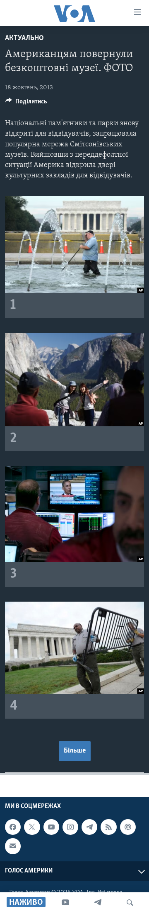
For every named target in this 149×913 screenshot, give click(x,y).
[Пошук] (130, 902)
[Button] (26, 103)
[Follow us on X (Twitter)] (32, 827)
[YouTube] (65, 902)
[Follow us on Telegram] (89, 827)
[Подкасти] (128, 827)
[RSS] (108, 827)
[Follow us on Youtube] (51, 827)
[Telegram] (98, 902)
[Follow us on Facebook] (13, 827)
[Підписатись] (13, 846)
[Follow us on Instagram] (70, 827)
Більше (75, 751)
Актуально (24, 38)
